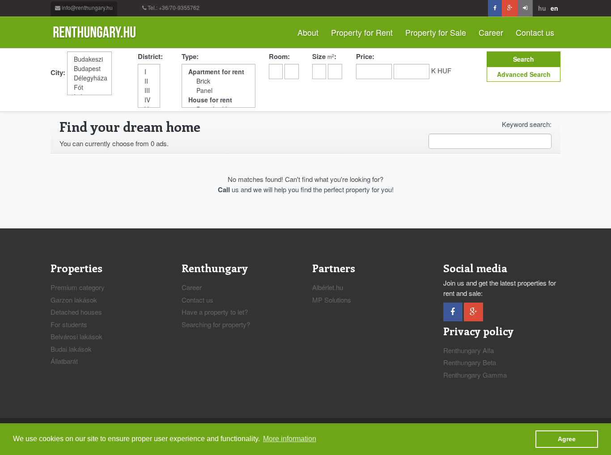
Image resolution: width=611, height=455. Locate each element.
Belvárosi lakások (76, 336)
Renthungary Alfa (468, 350)
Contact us (535, 32)
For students (69, 324)
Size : (324, 56)
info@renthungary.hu (87, 7)
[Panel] (218, 90)
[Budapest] (89, 68)
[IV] (149, 100)
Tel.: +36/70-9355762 (173, 7)
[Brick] (218, 81)
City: (58, 72)
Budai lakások (71, 349)
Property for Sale (435, 32)
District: (150, 56)
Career (491, 32)
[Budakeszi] (89, 59)
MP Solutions (331, 299)
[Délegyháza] (89, 78)
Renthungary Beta (469, 362)
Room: (279, 56)
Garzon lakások (74, 299)
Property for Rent (362, 32)
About (307, 32)
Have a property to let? (215, 311)
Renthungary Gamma (475, 374)
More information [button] (289, 438)
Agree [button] (567, 438)
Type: (190, 56)
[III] (149, 90)
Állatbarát (64, 361)
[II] (149, 81)
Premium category (78, 287)
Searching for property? (216, 324)
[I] (149, 71)
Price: (365, 56)
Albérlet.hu (327, 287)
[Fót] (89, 87)
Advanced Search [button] (524, 74)
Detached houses (76, 311)
